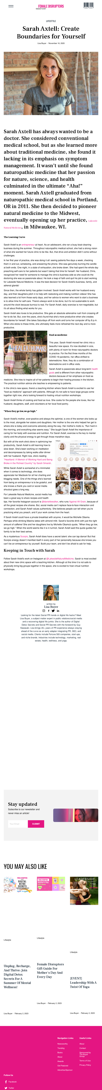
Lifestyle (51, 21)
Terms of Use (85, 1060)
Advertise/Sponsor (65, 1070)
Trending (60, 1048)
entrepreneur (28, 244)
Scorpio (24, 536)
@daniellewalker (50, 501)
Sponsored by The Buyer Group (85, 1054)
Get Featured (62, 1065)
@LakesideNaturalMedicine (60, 558)
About (59, 1057)
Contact (82, 1048)
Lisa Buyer (42, 43)
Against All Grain (77, 501)
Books (60, 1052)
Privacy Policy (85, 1065)
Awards (60, 1061)
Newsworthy (62, 1044)
